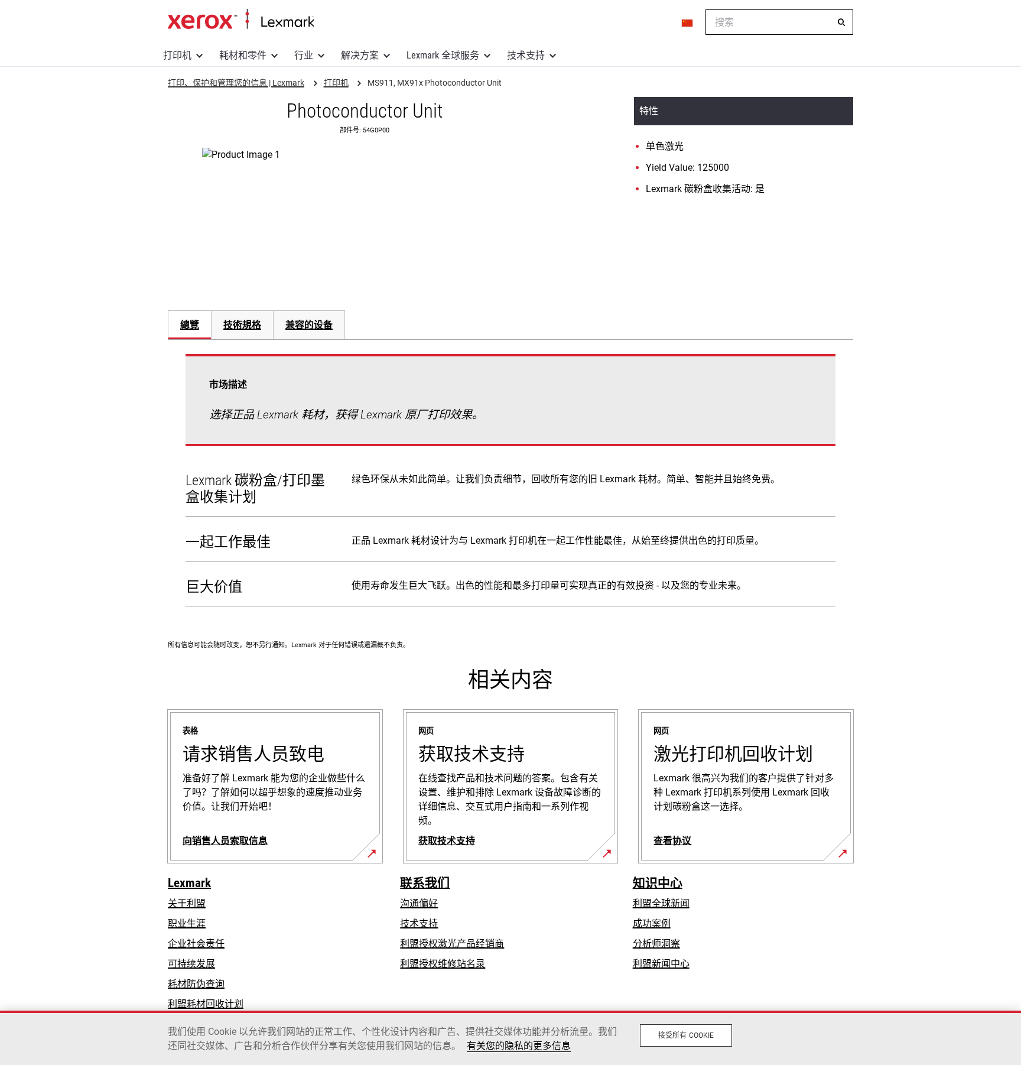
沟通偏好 (419, 903)
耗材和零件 (242, 55)
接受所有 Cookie (686, 1035)
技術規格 (242, 324)
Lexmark (189, 883)
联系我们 (425, 883)
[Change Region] (688, 22)
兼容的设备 (309, 324)
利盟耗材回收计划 (205, 1003)
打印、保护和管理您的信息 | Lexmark (241, 19)
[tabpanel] (510, 483)
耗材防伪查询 (196, 983)
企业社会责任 (196, 943)
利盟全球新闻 (661, 903)
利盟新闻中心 (661, 963)
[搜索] (841, 22)
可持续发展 (191, 963)
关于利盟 (187, 903)
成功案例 (652, 923)
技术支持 (526, 55)
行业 (303, 55)
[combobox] (779, 22)
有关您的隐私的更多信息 (519, 1045)
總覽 (189, 324)
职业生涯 (187, 923)
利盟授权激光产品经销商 (452, 943)
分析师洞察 (656, 943)
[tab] (189, 324)
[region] (510, 1038)
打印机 (177, 55)
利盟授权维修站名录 (442, 963)
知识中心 (657, 883)
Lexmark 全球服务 (443, 55)
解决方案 (360, 55)
